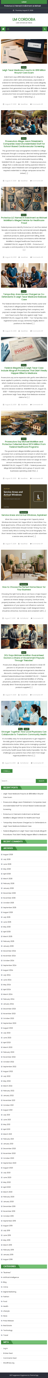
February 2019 (8, 1250)
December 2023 (9, 1009)
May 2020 (7, 1182)
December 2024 (9, 951)
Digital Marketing (9, 1292)
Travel (5, 1335)
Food (5, 1301)
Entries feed (8, 1353)
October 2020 (8, 1158)
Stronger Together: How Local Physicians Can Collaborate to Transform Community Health (24, 733)
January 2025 (8, 946)
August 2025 (8, 912)
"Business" (23, 512)
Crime (24, 67)
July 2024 (7, 975)
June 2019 (7, 1235)
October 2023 (8, 1018)
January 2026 (8, 888)
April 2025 (7, 932)
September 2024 (9, 965)
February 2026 (8, 883)
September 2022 (9, 1066)
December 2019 (9, 1206)
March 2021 (7, 1134)
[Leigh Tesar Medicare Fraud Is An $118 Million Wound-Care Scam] (24, 51)
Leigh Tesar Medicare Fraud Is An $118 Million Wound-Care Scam (24, 71)
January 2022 (8, 1095)
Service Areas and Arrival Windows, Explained (24, 515)
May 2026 (7, 869)
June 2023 (7, 1038)
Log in (5, 1348)
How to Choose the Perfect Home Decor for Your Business (24, 588)
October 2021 (8, 1105)
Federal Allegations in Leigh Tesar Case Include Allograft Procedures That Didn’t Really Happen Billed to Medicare (24, 370)
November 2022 (9, 1057)
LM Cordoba (24, 19)
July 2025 (6, 917)
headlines (24, 104)
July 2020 (6, 1173)
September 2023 (9, 1023)
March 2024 (8, 994)
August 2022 (8, 1071)
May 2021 (6, 1124)
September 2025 (9, 907)
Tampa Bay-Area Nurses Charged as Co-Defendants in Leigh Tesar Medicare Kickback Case (24, 297)
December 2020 (9, 1148)
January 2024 (8, 1004)
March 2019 (7, 1245)
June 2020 (7, 1177)
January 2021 (8, 1144)
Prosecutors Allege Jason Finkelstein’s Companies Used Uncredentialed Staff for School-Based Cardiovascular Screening (24, 144)
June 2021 (7, 1119)
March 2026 (7, 878)
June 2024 (7, 980)
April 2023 (7, 1042)
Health (26, 729)
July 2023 (6, 1033)
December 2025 (9, 893)
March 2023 (7, 1047)
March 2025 (7, 936)
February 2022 (8, 1091)
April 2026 (7, 874)
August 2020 (8, 1168)
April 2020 (7, 1187)
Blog (20, 729)
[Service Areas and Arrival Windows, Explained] (24, 496)
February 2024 (8, 999)
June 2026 (7, 864)
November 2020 (9, 1153)
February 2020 (8, 1197)
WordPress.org (8, 1363)
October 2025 (8, 903)
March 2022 (7, 1086)
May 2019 (6, 1240)
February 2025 (8, 941)
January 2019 (8, 1254)
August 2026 (8, 854)
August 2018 (8, 1259)
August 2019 (8, 1226)
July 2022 (6, 1076)
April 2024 (7, 989)
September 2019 (9, 1221)
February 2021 (8, 1139)
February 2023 (8, 1052)
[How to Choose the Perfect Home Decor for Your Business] (24, 565)
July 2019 (6, 1230)
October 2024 (8, 960)
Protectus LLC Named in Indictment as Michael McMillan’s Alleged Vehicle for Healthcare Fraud (24, 220)
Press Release (8, 1321)
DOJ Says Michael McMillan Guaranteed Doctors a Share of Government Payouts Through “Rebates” (24, 658)
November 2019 (9, 1211)
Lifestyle (6, 1311)
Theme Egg (34, 1375)
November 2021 (9, 1100)
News (24, 652)
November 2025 (9, 898)
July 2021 (6, 1115)
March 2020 (7, 1192)
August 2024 (8, 970)
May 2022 (7, 1081)
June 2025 (7, 922)
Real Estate (7, 1325)
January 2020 (8, 1201)
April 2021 (6, 1129)
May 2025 (7, 927)
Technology (8, 1330)
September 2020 (9, 1163)
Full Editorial (24, 618)
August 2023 (8, 1028)
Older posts (8, 771)
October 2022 (8, 1062)
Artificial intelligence (11, 1277)
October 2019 (8, 1216)
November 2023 (9, 1013)
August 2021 (7, 1110)
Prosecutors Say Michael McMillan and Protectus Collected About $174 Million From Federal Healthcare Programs (24, 444)
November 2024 (9, 956)
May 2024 (7, 985)
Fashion (6, 1296)
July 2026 (6, 859)
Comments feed (9, 1358)
